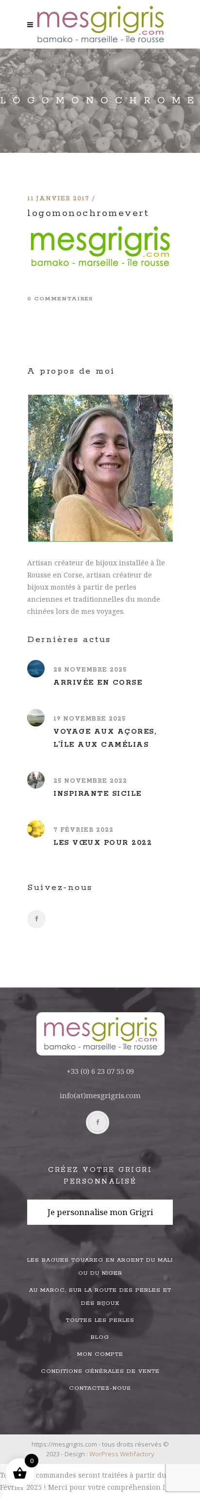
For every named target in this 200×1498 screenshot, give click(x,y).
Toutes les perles (100, 1320)
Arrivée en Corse (97, 682)
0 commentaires (60, 298)
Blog (100, 1337)
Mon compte (100, 1354)
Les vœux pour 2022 (102, 843)
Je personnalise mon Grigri (100, 1212)
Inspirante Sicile (97, 794)
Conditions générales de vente (100, 1371)
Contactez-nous (100, 1388)
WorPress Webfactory (121, 1453)
